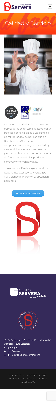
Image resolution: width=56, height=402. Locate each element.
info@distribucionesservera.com (24, 355)
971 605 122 (13, 347)
